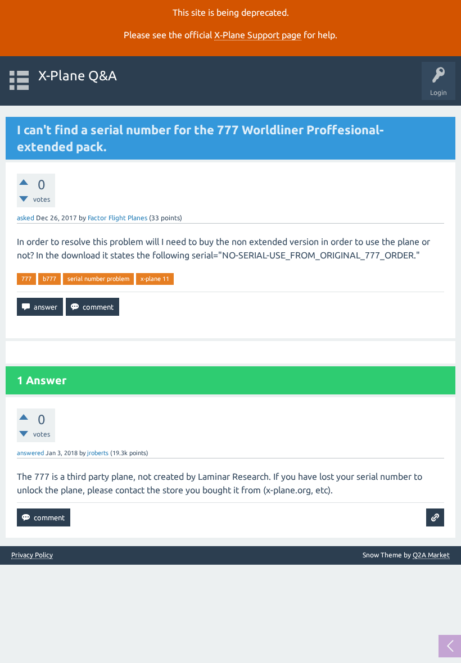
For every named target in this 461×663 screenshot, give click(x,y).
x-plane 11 (155, 278)
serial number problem (98, 278)
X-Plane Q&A (77, 75)
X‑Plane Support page (257, 35)
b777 (49, 278)
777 (26, 278)
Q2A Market (431, 554)
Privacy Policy (32, 555)
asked (25, 217)
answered (30, 452)
